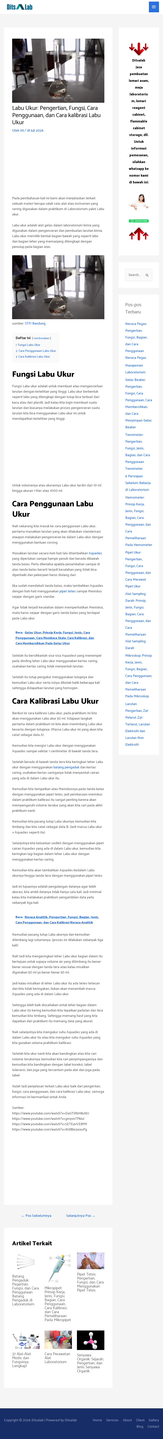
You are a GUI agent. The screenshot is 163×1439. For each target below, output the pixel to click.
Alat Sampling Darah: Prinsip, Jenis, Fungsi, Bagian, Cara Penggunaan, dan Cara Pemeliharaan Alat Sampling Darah (138, 621)
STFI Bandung (35, 323)
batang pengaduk (66, 767)
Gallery (154, 1420)
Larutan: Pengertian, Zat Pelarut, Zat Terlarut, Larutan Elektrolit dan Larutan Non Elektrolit (137, 724)
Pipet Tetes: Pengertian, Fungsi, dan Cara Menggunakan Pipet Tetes (90, 1282)
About (127, 1420)
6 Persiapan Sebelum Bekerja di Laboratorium (138, 483)
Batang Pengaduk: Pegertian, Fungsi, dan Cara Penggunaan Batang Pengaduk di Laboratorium (25, 1290)
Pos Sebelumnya (36, 1216)
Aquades (95, 553)
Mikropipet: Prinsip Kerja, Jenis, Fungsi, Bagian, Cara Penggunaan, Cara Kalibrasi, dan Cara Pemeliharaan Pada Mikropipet (58, 1304)
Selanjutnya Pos (80, 1216)
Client (140, 1420)
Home (97, 1420)
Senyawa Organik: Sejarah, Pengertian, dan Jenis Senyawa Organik (90, 1363)
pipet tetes (67, 591)
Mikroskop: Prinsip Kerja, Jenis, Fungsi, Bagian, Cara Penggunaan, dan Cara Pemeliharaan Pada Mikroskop (138, 676)
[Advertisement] (58, 168)
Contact (153, 1426)
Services (112, 1420)
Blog (139, 1426)
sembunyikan (41, 338)
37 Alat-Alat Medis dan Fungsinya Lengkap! (21, 1360)
